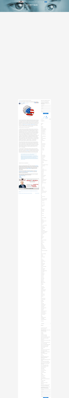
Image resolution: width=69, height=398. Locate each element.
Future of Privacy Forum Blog (44, 343)
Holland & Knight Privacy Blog (44, 350)
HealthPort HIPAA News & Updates (44, 346)
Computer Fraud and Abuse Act (44, 160)
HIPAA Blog (42, 348)
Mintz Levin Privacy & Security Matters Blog (45, 362)
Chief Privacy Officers (43, 155)
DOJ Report (27, 150)
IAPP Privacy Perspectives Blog (44, 353)
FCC (41, 194)
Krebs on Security (42, 358)
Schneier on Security (43, 375)
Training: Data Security (43, 304)
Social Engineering (43, 287)
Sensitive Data (42, 286)
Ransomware (42, 280)
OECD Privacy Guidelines (43, 253)
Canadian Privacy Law (43, 144)
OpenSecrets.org (33, 124)
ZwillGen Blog (42, 383)
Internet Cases (42, 355)
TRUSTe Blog (42, 381)
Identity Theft (42, 226)
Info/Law (42, 354)
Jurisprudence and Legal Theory (44, 231)
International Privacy (43, 227)
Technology (42, 300)
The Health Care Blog (43, 380)
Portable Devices (42, 264)
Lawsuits (42, 235)
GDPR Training (42, 210)
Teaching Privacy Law (43, 298)
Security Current (42, 376)
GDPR (41, 208)
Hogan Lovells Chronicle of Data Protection (45, 349)
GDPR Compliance (43, 209)
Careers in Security (43, 146)
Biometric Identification (43, 138)
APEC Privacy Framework (43, 128)
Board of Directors (43, 140)
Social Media (42, 288)
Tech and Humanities (43, 299)
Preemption (42, 265)
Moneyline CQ (24, 124)
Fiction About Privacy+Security (44, 198)
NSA (41, 251)
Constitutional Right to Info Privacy (44, 164)
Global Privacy (42, 213)
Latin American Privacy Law (43, 232)
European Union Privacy (43, 192)
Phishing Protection (43, 263)
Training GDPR (42, 303)
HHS (41, 216)
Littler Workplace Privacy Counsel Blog (45, 361)
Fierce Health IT (42, 341)
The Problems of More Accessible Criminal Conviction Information (25, 193)
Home (19, 100)
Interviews (42, 229)
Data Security (42, 178)
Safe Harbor (42, 283)
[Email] (38, 102)
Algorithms (42, 126)
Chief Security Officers (43, 156)
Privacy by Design (42, 269)
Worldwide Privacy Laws (43, 317)
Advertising (42, 123)
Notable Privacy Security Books (44, 250)
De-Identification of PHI (43, 180)
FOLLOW (44, 116)
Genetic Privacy (42, 211)
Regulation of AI (42, 281)
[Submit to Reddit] (36, 102)
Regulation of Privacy (43, 282)
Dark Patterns (42, 173)
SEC (41, 285)
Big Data (42, 137)
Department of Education (43, 182)
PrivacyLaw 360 (42, 371)
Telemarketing (42, 301)
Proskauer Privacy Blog (43, 372)
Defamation (42, 181)
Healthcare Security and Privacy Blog (44, 345)
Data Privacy (42, 177)
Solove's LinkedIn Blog (43, 377)
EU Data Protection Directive (44, 191)
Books (41, 141)
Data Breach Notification (43, 175)
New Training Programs (43, 248)
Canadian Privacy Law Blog (43, 331)
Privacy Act (42, 267)
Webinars (42, 316)
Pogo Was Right (42, 368)
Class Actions (42, 158)
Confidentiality (42, 162)
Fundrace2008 (28, 124)
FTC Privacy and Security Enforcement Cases (45, 342)
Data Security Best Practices (44, 179)
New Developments (43, 247)
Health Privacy (42, 215)
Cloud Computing (42, 159)
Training (42, 302)
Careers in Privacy (43, 145)
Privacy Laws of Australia (43, 370)
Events (41, 193)
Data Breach (42, 174)
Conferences (42, 161)
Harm (41, 214)
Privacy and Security (43, 268)
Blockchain (42, 139)
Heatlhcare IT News (43, 347)
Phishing (42, 262)
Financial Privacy (42, 200)
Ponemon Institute (43, 369)
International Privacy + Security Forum (28, 171)
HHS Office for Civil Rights (43, 217)
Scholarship (42, 284)
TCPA (41, 297)
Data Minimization (43, 176)
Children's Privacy (43, 157)
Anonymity (42, 127)
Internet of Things (43, 228)
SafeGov (42, 373)
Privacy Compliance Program (44, 270)
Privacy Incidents (42, 271)
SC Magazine (42, 374)
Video (41, 315)
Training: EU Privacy (43, 305)
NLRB (41, 249)
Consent (42, 163)
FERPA (41, 197)
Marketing (42, 244)
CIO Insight (42, 332)
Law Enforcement (42, 233)
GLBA (41, 212)
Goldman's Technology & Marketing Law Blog (45, 344)
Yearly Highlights (42, 318)
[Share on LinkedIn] (37, 102)
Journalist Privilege (43, 230)
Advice (41, 124)
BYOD (41, 142)
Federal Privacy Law (43, 196)
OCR (41, 252)
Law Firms (42, 234)
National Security (42, 246)
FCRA (41, 195)
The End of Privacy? (37, 193)
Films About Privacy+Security (44, 199)
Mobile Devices (42, 245)
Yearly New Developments (43, 319)
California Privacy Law (43, 143)
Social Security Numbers (43, 289)
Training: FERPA (42, 306)
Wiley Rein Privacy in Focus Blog (44, 382)
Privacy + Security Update (43, 266)
